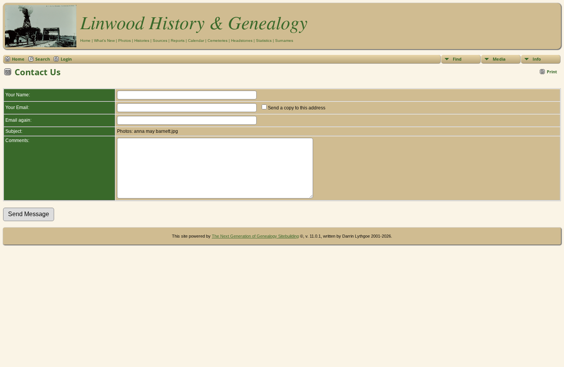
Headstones (241, 40)
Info (537, 59)
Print (552, 71)
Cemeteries (218, 40)
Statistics (264, 40)
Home (85, 40)
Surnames (284, 40)
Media (499, 59)
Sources (160, 40)
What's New (104, 40)
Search (42, 59)
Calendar (196, 40)
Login (66, 59)
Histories (141, 40)
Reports (178, 40)
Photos (124, 40)
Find (457, 59)
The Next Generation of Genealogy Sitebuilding (255, 236)
